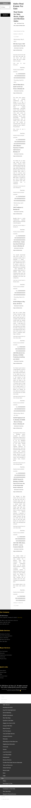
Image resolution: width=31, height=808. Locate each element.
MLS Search (4, 699)
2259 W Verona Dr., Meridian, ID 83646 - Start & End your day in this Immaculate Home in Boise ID (19, 483)
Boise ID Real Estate (21, 540)
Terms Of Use (23, 689)
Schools (4, 749)
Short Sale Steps (3, 641)
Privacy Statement (15, 689)
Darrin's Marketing (4, 637)
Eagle (4, 775)
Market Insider (3, 672)
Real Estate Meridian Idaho (20, 77)
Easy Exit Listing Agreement (6, 635)
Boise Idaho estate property (19, 585)
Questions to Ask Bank (8, 720)
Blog (1, 674)
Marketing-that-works (8, 707)
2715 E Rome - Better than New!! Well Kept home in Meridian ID (19, 244)
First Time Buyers (4, 651)
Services (3, 702)
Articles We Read (7, 767)
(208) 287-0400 (6, 622)
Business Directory (7, 759)
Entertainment (6, 757)
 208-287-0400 (5, 799)
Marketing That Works (5, 634)
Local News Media (7, 754)
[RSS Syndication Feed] (24, 28)
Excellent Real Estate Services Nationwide (12, 762)
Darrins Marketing (7, 712)
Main (15, 23)
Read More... (22, 67)
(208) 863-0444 (5, 624)
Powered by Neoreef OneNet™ (13, 690)
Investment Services (7, 736)
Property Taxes (3, 658)
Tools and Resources (7, 765)
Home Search (3, 670)
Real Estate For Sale (7, 783)
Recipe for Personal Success (9, 794)
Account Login (4, 689)
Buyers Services (6, 728)
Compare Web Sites (7, 725)
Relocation (2, 653)
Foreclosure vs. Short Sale (9, 788)
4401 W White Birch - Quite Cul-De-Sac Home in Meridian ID (19, 86)
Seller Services (6, 704)
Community (2, 656)
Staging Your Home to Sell (9, 723)
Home (2, 696)
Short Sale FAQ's (7, 791)
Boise (4, 773)
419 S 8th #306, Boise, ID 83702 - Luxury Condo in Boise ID (19, 545)
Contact (2, 677)
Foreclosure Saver (5, 786)
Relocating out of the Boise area (10, 741)
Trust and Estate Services (9, 733)
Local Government (7, 752)
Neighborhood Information (6, 655)
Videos (4, 780)
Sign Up (9, 689)
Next (17, 36)
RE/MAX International (5, 639)
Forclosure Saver (3, 676)
